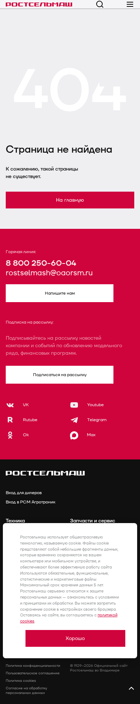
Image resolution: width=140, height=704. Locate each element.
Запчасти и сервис (92, 520)
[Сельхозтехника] (39, 4)
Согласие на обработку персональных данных (26, 690)
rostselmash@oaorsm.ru (49, 273)
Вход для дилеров (24, 493)
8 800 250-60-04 (41, 263)
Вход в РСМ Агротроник (30, 502)
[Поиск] (99, 4)
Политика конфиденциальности (33, 665)
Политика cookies (21, 680)
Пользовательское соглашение (33, 673)
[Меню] (130, 4)
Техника (15, 520)
